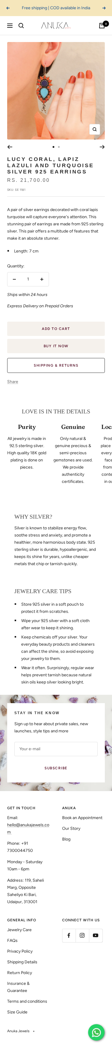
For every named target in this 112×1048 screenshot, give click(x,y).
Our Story (71, 828)
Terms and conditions (27, 1001)
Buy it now (56, 346)
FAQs (12, 940)
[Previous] (9, 147)
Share (12, 381)
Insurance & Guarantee (18, 987)
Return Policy (19, 972)
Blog (66, 839)
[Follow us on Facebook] (69, 935)
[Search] (21, 25)
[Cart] (102, 25)
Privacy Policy (20, 951)
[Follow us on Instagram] (82, 935)
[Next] (102, 147)
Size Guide (17, 1012)
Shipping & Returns (56, 365)
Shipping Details (22, 962)
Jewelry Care (19, 929)
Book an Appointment (82, 817)
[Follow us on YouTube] (95, 935)
